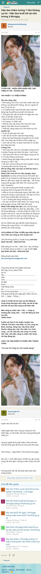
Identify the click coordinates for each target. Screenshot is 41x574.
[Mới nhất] (38, 2)
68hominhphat (10, 532)
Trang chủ (5, 572)
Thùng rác (23, 494)
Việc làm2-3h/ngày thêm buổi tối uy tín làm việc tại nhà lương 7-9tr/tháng (23, 528)
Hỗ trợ (28, 570)
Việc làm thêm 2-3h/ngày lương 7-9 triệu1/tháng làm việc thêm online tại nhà (23, 542)
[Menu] (3, 2)
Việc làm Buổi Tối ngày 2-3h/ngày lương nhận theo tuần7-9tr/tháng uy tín (22, 515)
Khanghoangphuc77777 (13, 546)
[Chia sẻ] (35, 32)
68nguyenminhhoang (10, 20)
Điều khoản (20, 570)
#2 (39, 420)
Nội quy (11, 570)
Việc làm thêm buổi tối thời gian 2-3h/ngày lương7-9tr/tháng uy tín (21, 502)
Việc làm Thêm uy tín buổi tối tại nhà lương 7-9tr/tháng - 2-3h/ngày (22, 490)
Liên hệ (4, 570)
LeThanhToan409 (11, 506)
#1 (39, 32)
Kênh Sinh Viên (9, 567)
